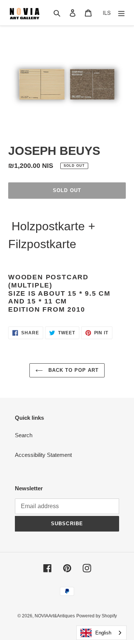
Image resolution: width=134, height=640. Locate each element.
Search (23, 435)
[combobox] (101, 633)
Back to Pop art (73, 370)
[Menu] (121, 13)
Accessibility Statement (43, 455)
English (103, 633)
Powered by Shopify (96, 615)
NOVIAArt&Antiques (55, 615)
